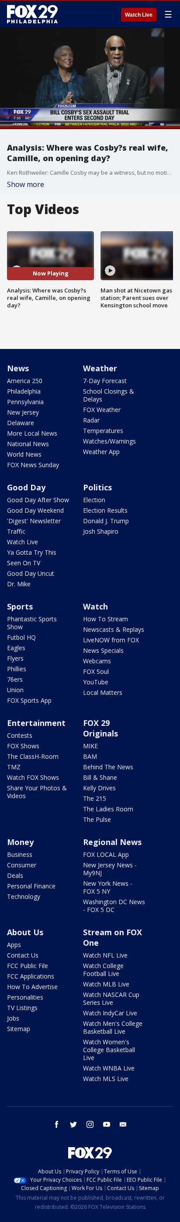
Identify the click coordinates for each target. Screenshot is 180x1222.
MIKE (90, 746)
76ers (15, 679)
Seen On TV (23, 563)
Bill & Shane (100, 777)
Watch (95, 606)
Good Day (26, 487)
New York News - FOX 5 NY (107, 887)
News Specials (103, 650)
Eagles (16, 648)
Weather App (101, 451)
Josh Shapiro (100, 531)
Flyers (15, 658)
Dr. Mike (19, 584)
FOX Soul (96, 671)
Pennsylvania (25, 402)
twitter (73, 1124)
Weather (100, 368)
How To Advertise (32, 987)
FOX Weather (102, 409)
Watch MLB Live (106, 984)
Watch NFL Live (105, 955)
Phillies (16, 669)
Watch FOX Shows (33, 777)
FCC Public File (27, 965)
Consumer (21, 865)
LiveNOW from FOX (111, 640)
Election (94, 500)
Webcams (97, 661)
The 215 (94, 798)
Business (19, 854)
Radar (91, 420)
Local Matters (102, 692)
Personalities (25, 997)
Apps (14, 944)
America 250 (24, 381)
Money (20, 842)
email (123, 1124)
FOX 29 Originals (100, 728)
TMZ (14, 767)
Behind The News (108, 767)
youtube (107, 1124)
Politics (97, 487)
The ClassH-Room (33, 756)
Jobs (13, 1018)
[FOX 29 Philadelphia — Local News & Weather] (32, 14)
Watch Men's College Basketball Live (112, 1027)
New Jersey (23, 412)
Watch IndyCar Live (110, 1013)
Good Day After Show (38, 500)
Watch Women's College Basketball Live (109, 1050)
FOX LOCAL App (106, 854)
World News (24, 454)
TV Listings (22, 1008)
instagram (90, 1124)
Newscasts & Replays (113, 629)
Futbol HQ (21, 637)
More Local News (32, 433)
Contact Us (22, 955)
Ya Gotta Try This (31, 552)
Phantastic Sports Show (32, 623)
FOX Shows (23, 746)
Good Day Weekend (35, 510)
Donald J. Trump (106, 521)
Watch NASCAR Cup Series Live (111, 998)
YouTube (95, 682)
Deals (15, 875)
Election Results (105, 510)
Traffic (16, 531)
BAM (90, 756)
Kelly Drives (99, 788)
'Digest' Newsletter (34, 521)
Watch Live (138, 15)
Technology (23, 896)
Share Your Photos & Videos (37, 792)
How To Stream (105, 619)
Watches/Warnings (109, 441)
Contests (19, 735)
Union (15, 690)
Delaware (20, 423)
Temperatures (103, 430)
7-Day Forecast (105, 381)
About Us (25, 932)
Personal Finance (31, 886)
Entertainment (36, 723)
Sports (20, 606)
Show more (25, 184)
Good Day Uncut (30, 573)
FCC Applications (30, 976)
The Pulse (97, 819)
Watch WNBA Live (109, 1068)
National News (28, 444)
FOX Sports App (29, 700)
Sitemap (18, 1029)
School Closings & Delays (108, 395)
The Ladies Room (108, 809)
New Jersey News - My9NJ (110, 869)
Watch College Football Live (103, 969)
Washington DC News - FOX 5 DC (114, 906)
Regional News (112, 842)
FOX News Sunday (33, 465)
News (18, 368)
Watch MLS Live (105, 1078)
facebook (57, 1124)
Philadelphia (24, 391)
